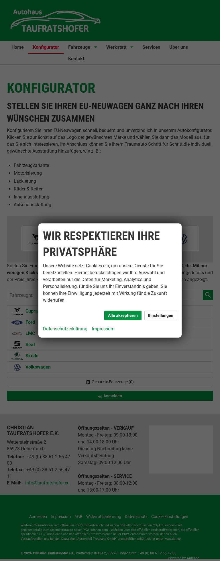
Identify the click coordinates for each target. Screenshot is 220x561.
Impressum (103, 329)
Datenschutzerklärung (65, 329)
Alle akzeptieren (123, 315)
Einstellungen (160, 315)
